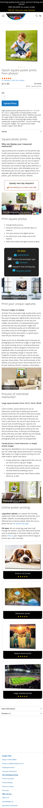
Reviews (6, 713)
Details (4, 131)
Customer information (9, 771)
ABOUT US (5, 798)
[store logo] (16, 17)
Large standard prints (23, 695)
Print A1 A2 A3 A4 (22, 575)
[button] (19, 67)
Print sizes (5, 790)
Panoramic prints (22, 615)
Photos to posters (8, 779)
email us (10, 536)
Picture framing (7, 782)
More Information (8, 709)
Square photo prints (22, 655)
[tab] (21, 131)
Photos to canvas (8, 786)
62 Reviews (6, 80)
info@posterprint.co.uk (15, 763)
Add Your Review (18, 80)
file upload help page (21, 524)
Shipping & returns (8, 767)
